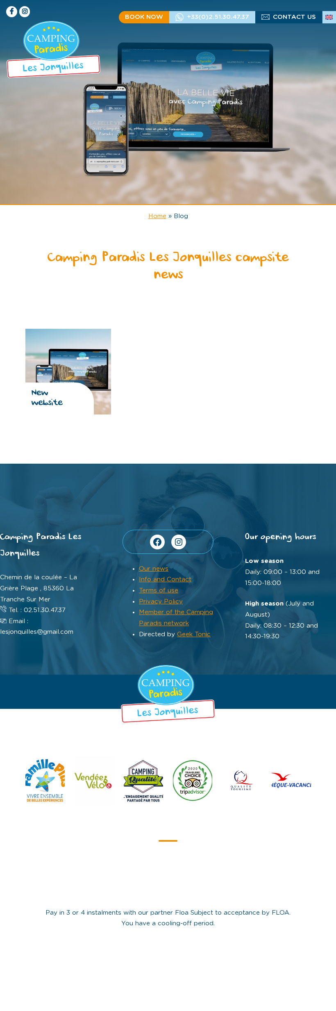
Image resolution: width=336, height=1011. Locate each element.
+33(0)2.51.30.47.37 (218, 17)
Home (157, 216)
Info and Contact (165, 579)
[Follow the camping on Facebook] (11, 11)
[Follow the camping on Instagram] (24, 11)
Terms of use (158, 590)
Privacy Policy (161, 602)
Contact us (294, 17)
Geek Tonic (194, 634)
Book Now (144, 17)
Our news (153, 569)
